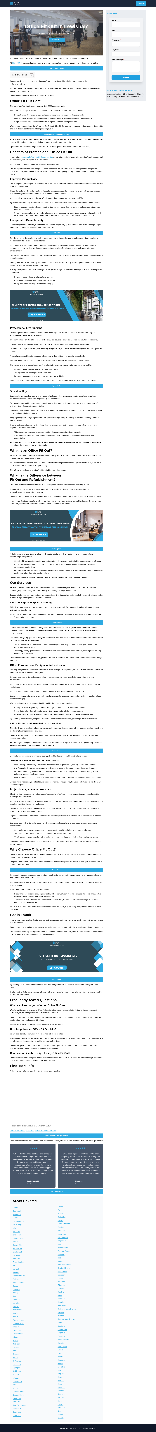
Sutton (60, 1258)
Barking (15, 1351)
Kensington (17, 1412)
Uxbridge (61, 1418)
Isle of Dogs (17, 1225)
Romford (61, 1292)
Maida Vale (62, 1234)
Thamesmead (18, 1334)
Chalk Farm (17, 1415)
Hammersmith (63, 1248)
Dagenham (62, 1241)
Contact (141, 3)
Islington (16, 1337)
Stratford (16, 1313)
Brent (60, 1295)
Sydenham (17, 1235)
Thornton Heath (18, 1320)
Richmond (61, 1299)
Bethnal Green (18, 1282)
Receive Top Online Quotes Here (57, 1135)
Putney (60, 1220)
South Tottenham (64, 1224)
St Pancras (17, 1361)
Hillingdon (61, 1408)
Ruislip (60, 1411)
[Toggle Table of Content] (30, 75)
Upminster (61, 1326)
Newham (16, 1306)
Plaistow (16, 1279)
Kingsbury (61, 1333)
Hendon (61, 1312)
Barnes (60, 1261)
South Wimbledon (19, 1405)
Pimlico (15, 1317)
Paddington (17, 1398)
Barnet (60, 1363)
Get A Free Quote (57, 1191)
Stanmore (61, 1394)
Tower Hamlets (18, 1262)
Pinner (60, 1404)
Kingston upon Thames (66, 1319)
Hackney (16, 1327)
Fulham (60, 1207)
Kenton (60, 1370)
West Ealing (62, 1346)
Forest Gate (17, 1330)
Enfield (60, 1350)
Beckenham (17, 1248)
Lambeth (16, 1269)
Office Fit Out (17, 63)
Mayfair (15, 1340)
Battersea (16, 1344)
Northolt (61, 1391)
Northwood (62, 1414)
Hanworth (61, 1387)
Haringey (61, 1254)
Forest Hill (39, 1130)
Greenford (61, 1367)
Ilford (14, 1385)
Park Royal (62, 1305)
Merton (15, 1388)
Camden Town (18, 1392)
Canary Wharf (18, 1245)
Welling (15, 1293)
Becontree (61, 1231)
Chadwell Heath (64, 1268)
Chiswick (61, 1278)
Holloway (16, 1402)
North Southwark (19, 1276)
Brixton (15, 1265)
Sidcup (15, 1286)
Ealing (60, 1353)
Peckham (16, 1231)
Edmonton (61, 1285)
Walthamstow (63, 1237)
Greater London (18, 1238)
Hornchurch (62, 1302)
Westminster (17, 1310)
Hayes (60, 1401)
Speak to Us (56, 386)
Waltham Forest (63, 1251)
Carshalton (62, 1227)
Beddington (17, 1371)
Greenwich (30, 1130)
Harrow (60, 1384)
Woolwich (16, 1259)
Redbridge (62, 1217)
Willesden (61, 1282)
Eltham (15, 1242)
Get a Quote (55, 40)
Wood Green (62, 1271)
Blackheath (20, 1130)
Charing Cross (18, 1323)
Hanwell (61, 1357)
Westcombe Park (49, 1130)
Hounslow (61, 1360)
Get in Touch (56, 751)
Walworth (16, 1255)
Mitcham (16, 1378)
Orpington (16, 1368)
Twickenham (62, 1329)
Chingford (61, 1288)
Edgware (61, 1374)
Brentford (61, 1316)
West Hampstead (64, 1265)
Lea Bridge (17, 1364)
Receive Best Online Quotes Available (56, 134)
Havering (61, 1343)
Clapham (16, 1289)
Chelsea (16, 1354)
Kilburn (60, 1244)
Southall (61, 1380)
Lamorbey (16, 1303)
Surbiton (61, 1323)
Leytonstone (17, 1381)
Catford (13, 1130)
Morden (60, 1214)
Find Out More (57, 233)
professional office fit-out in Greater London (36, 157)
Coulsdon (61, 1275)
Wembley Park (63, 1340)
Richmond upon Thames (67, 1309)
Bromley (16, 1272)
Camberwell (17, 1252)
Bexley (15, 1357)
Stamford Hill (17, 1409)
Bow (14, 1296)
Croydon (16, 1347)
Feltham (61, 1397)
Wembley (61, 1336)
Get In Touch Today (57, 68)
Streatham (16, 1300)
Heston (60, 1377)
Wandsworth (17, 1374)
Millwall (15, 1228)
